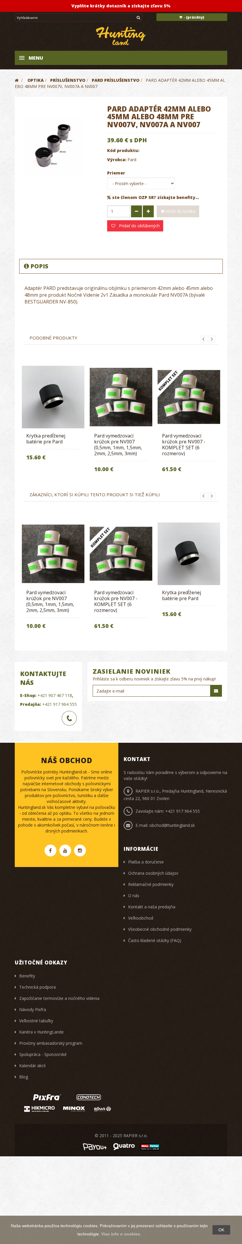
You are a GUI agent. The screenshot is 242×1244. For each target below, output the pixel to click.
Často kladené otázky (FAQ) (154, 940)
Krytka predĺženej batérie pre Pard (45, 439)
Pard (131, 159)
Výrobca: (116, 159)
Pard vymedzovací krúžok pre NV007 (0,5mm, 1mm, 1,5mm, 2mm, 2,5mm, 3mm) (118, 444)
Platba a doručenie (146, 862)
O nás (133, 895)
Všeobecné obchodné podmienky (160, 929)
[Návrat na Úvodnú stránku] (17, 80)
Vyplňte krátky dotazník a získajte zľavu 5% (121, 6)
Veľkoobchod (140, 918)
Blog (23, 1077)
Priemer (116, 173)
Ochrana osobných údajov (153, 873)
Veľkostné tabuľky (36, 1020)
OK (221, 1229)
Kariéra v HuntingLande (41, 1032)
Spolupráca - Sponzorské (43, 1054)
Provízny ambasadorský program (50, 1043)
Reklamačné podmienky (151, 884)
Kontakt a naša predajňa (151, 907)
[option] (53, 417)
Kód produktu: (123, 150)
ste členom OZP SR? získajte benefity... (155, 197)
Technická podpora (37, 987)
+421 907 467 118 (54, 695)
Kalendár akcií (32, 1065)
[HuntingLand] (121, 35)
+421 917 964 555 (59, 704)
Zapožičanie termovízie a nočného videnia (59, 998)
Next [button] (211, 339)
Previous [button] (203, 339)
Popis (39, 266)
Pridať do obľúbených (139, 225)
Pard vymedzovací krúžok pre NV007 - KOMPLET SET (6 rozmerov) (183, 444)
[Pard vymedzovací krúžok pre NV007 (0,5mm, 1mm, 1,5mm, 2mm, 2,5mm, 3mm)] (121, 397)
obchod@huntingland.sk (172, 825)
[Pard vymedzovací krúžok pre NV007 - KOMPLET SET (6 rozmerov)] (189, 397)
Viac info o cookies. (121, 1234)
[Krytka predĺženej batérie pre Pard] (53, 397)
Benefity (27, 976)
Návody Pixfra (32, 1009)
